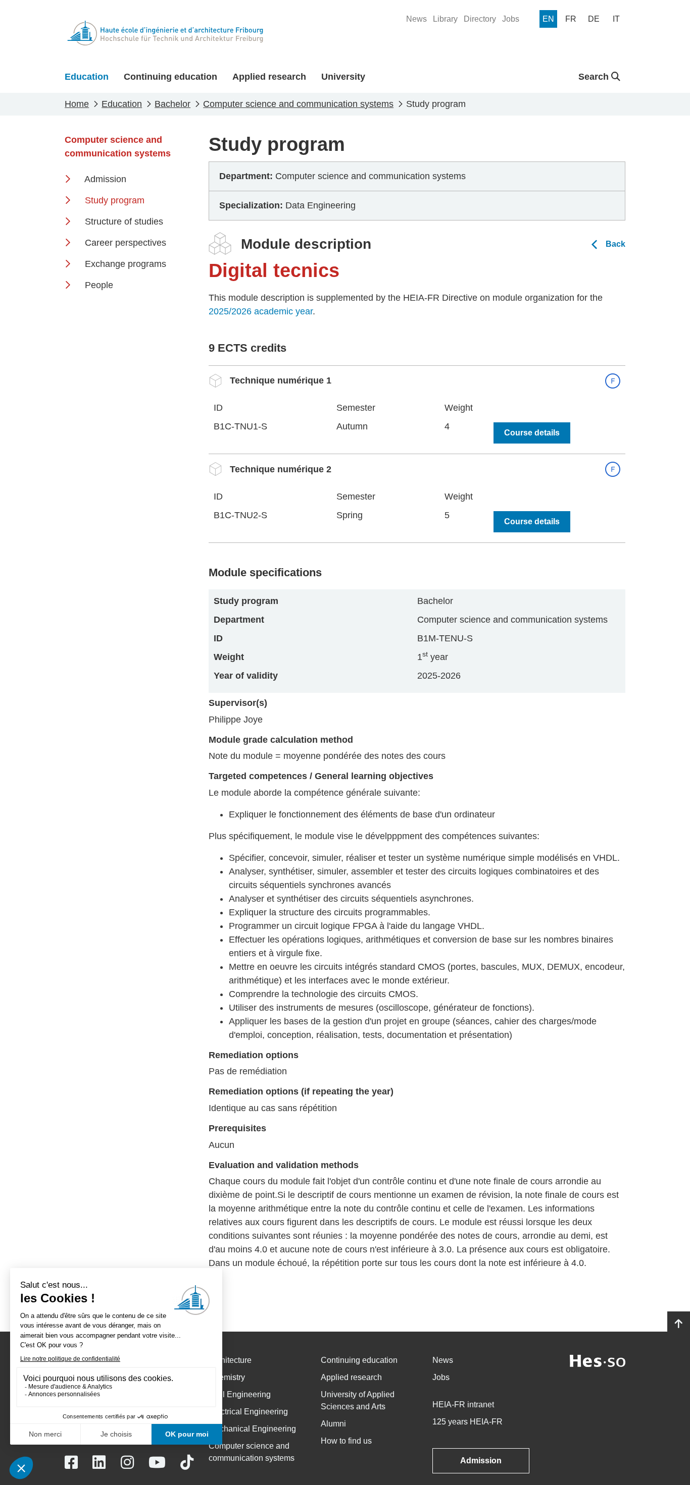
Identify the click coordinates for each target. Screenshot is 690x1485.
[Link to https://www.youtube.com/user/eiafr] (157, 1462)
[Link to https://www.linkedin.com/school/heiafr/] (99, 1462)
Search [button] (594, 77)
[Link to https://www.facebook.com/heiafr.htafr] (71, 1462)
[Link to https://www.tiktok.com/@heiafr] (186, 1462)
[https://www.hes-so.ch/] (597, 1360)
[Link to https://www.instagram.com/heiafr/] (127, 1462)
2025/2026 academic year (261, 311)
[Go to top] (678, 1324)
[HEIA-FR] (165, 33)
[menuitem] (416, 19)
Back (615, 244)
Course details (532, 432)
